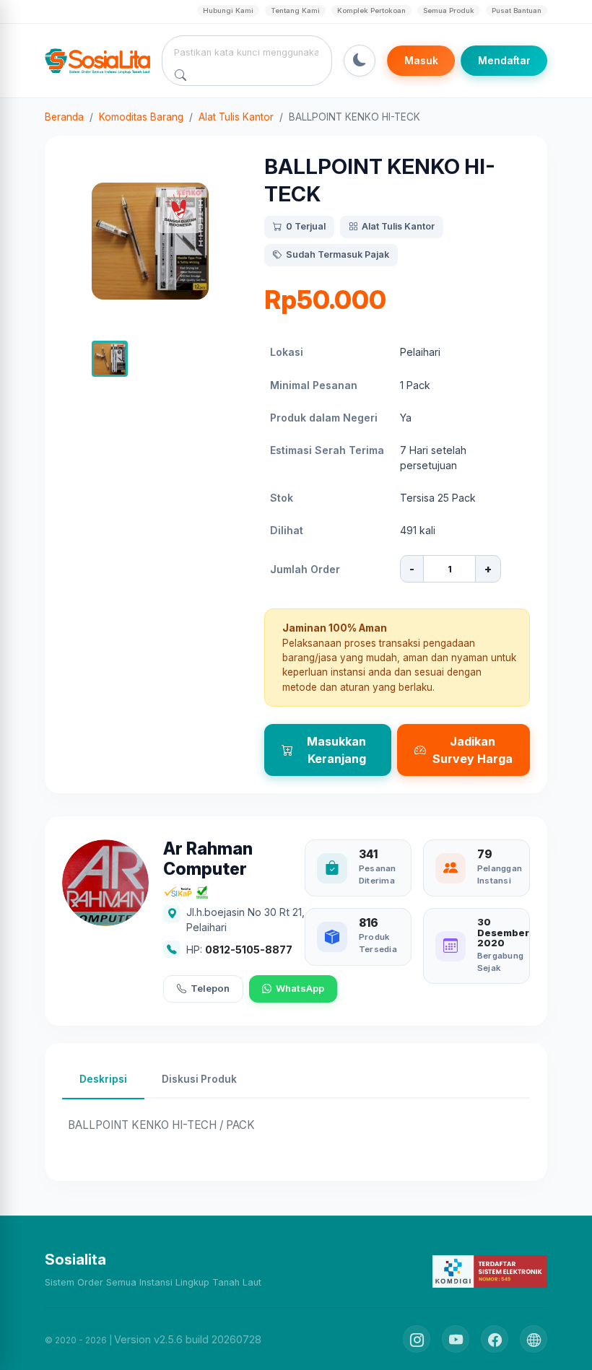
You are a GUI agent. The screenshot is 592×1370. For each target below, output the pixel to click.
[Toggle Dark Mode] (359, 61)
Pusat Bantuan (516, 10)
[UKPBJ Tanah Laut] (533, 1339)
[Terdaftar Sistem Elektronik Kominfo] (489, 1271)
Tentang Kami (295, 10)
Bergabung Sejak (500, 962)
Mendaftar (504, 60)
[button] (110, 359)
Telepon (210, 988)
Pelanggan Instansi (499, 874)
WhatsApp (300, 988)
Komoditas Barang (141, 117)
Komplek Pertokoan (371, 10)
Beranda (64, 117)
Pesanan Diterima (377, 874)
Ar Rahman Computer (208, 859)
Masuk (421, 60)
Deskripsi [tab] (103, 1079)
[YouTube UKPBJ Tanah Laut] (455, 1339)
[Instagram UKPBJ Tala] (416, 1339)
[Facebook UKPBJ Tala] (494, 1339)
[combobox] (247, 52)
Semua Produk (448, 10)
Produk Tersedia (378, 943)
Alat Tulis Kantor (236, 117)
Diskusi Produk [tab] (199, 1079)
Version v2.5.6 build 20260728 (187, 1339)
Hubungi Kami (228, 10)
